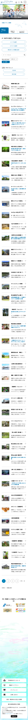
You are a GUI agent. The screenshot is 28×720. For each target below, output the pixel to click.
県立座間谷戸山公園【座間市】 (19, 295)
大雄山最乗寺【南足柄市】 (18, 161)
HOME (3, 588)
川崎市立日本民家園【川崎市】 (19, 235)
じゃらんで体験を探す (21, 31)
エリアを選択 (13, 42)
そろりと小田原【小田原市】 (18, 529)
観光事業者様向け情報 (14, 704)
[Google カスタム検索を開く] (21, 2)
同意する (14, 716)
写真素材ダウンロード (14, 680)
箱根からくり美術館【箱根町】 (19, 261)
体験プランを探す (13, 31)
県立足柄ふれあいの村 (16, 443)
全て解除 (5, 62)
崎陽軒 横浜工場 (15, 83)
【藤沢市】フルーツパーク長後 (19, 135)
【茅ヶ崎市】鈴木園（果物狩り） (19, 432)
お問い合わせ (14, 695)
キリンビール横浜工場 (16, 398)
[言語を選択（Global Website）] (16, 2)
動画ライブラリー (14, 685)
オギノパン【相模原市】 (17, 506)
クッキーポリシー (9, 713)
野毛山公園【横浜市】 (16, 455)
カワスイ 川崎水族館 (17, 95)
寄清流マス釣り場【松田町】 (18, 409)
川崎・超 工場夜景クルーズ (18, 469)
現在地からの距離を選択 (13, 50)
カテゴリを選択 (13, 46)
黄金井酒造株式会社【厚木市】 (19, 563)
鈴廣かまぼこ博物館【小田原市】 (19, 175)
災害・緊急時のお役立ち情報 (14, 699)
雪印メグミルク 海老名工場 (18, 201)
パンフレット (14, 690)
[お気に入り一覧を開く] (19, 2)
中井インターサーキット (17, 338)
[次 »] (23, 581)
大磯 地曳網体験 (15, 518)
